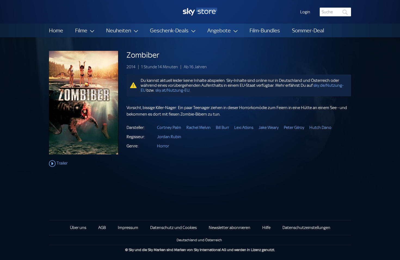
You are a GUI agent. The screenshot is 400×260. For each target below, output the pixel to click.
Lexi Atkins (243, 127)
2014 (131, 67)
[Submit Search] (345, 12)
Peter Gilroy (294, 127)
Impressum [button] (128, 227)
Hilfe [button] (266, 227)
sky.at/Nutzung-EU (172, 90)
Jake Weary (269, 127)
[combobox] (335, 12)
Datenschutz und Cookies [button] (173, 227)
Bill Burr (222, 127)
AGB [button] (102, 227)
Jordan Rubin (169, 136)
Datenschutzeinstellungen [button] (306, 227)
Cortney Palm (169, 127)
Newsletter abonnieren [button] (229, 227)
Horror (163, 146)
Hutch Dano (320, 127)
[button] (305, 12)
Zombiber (143, 55)
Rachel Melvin (198, 127)
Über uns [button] (78, 227)
